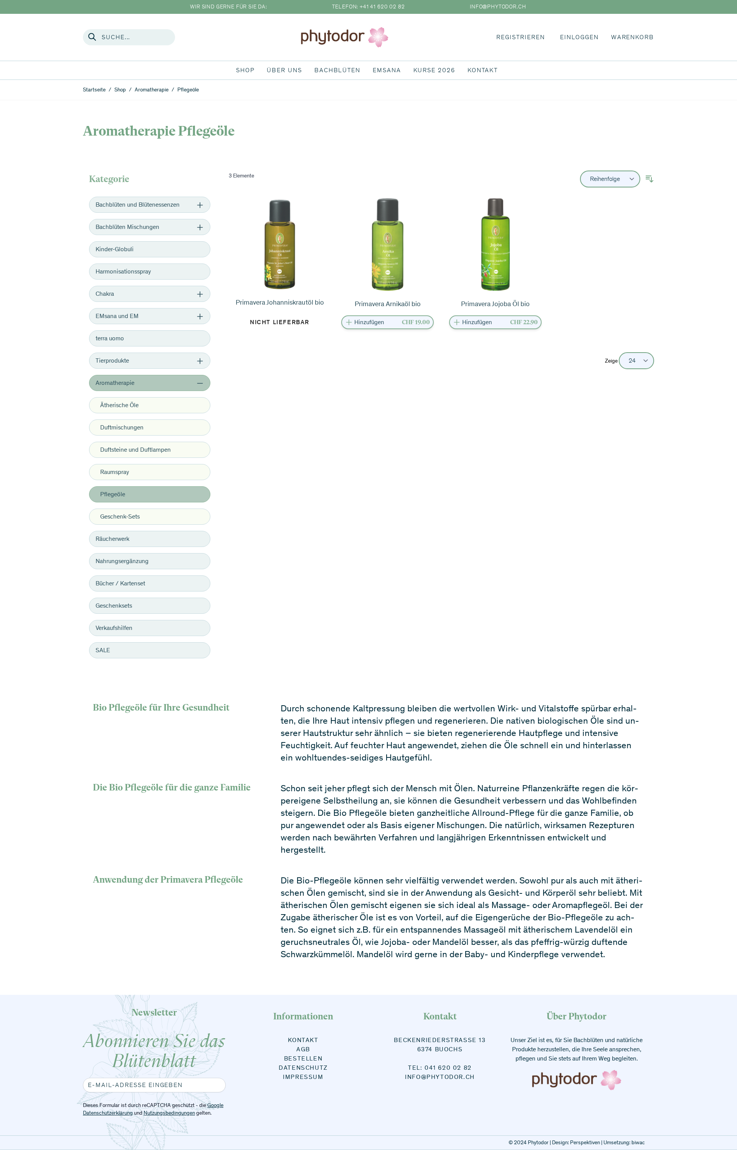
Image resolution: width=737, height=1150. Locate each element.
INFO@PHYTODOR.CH (440, 1076)
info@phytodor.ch (498, 6)
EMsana (387, 70)
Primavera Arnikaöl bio (388, 304)
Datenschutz (303, 1067)
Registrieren (520, 37)
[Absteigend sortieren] (649, 179)
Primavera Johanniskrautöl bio (280, 302)
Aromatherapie (152, 89)
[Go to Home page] (344, 37)
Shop (245, 70)
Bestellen (303, 1058)
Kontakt (483, 70)
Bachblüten (337, 70)
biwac (638, 1142)
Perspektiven (585, 1142)
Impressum (303, 1076)
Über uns (284, 70)
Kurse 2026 (434, 70)
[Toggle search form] (92, 36)
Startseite (94, 89)
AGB (303, 1049)
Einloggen (579, 37)
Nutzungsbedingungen (169, 1113)
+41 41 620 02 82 (382, 6)
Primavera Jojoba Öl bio (495, 304)
